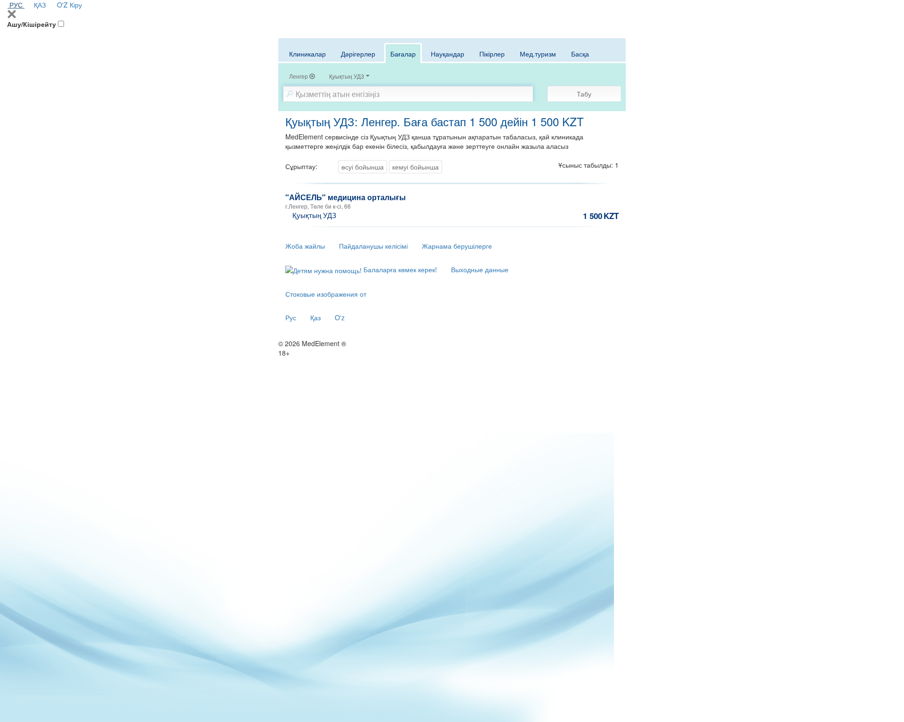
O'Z (62, 4)
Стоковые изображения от (325, 294)
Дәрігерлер (358, 53)
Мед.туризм (538, 53)
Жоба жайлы (305, 246)
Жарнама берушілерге (457, 246)
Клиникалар (307, 53)
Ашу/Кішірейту (31, 24)
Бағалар (403, 53)
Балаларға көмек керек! (399, 269)
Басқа (580, 53)
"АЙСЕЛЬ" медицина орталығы (345, 197)
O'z (340, 317)
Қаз (315, 317)
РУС (16, 4)
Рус (290, 317)
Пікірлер (492, 53)
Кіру (76, 4)
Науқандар (447, 53)
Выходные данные (479, 269)
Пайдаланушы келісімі (373, 246)
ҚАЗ (40, 4)
